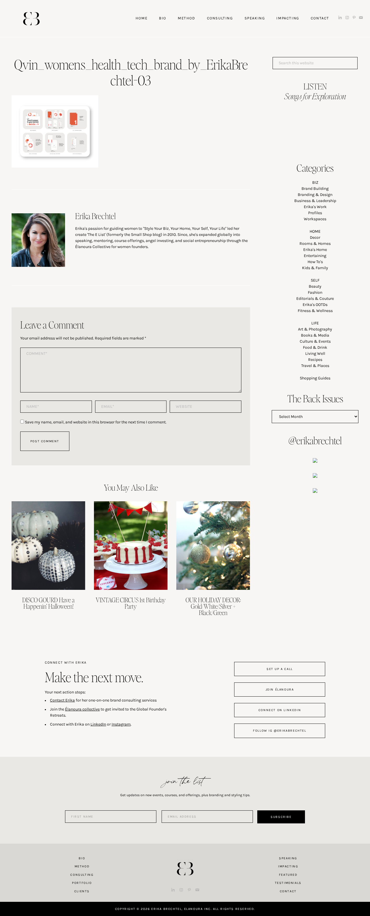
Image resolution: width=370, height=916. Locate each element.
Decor (315, 237)
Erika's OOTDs (315, 304)
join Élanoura (280, 689)
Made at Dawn (185, 859)
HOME (315, 231)
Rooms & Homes (315, 243)
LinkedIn (98, 724)
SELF (315, 280)
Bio (82, 858)
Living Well (315, 353)
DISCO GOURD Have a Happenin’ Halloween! (48, 603)
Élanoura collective (82, 709)
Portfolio (82, 883)
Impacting (288, 866)
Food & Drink (315, 347)
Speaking (288, 858)
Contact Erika (62, 700)
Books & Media (315, 335)
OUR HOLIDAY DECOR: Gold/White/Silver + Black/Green (213, 606)
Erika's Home (315, 249)
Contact (288, 891)
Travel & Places (315, 365)
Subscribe (281, 817)
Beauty (315, 286)
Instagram (121, 724)
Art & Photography (315, 329)
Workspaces (315, 218)
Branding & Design (315, 194)
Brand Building (315, 188)
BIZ (315, 182)
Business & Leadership (315, 200)
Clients (82, 891)
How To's (315, 261)
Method (82, 866)
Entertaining (315, 255)
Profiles (315, 212)
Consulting (81, 875)
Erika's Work (315, 206)
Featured (288, 875)
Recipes (315, 359)
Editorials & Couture (315, 298)
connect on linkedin (279, 710)
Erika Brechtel (31, 18)
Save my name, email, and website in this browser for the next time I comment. (95, 422)
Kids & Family (315, 267)
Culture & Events (315, 341)
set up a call (280, 669)
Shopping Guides (315, 378)
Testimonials (288, 883)
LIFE (315, 323)
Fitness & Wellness (315, 310)
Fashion (315, 292)
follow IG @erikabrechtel (279, 731)
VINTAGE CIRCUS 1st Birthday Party (131, 603)
